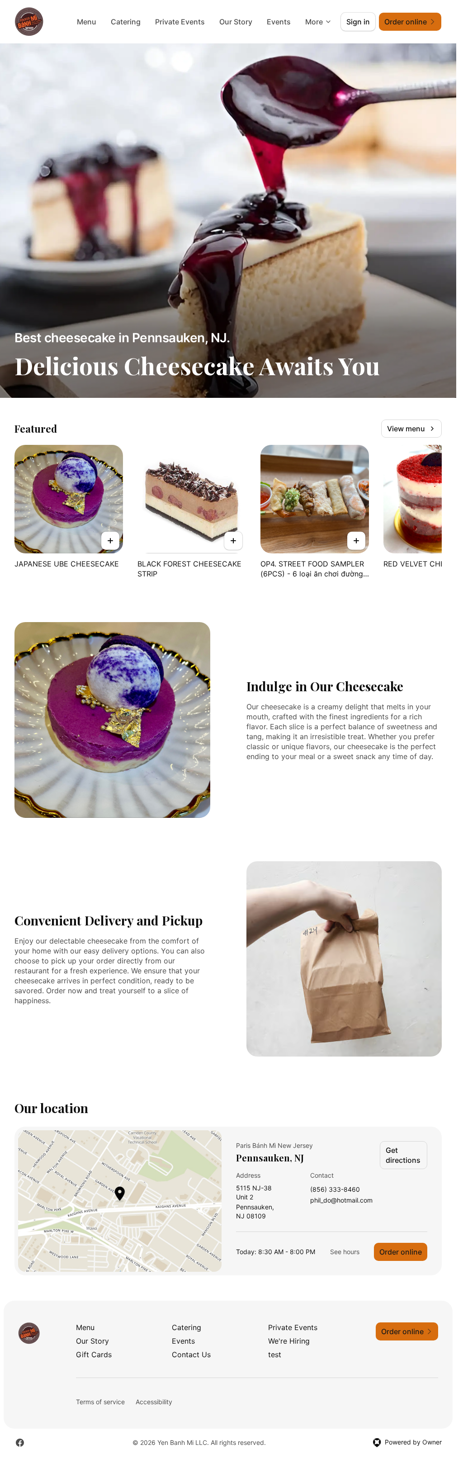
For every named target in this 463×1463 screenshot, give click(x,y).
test (274, 1354)
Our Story (235, 21)
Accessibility (154, 1402)
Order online (400, 1251)
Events (279, 21)
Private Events (180, 21)
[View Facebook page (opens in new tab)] (19, 1442)
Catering (126, 21)
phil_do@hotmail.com (341, 1200)
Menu (86, 21)
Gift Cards (94, 1354)
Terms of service (100, 1402)
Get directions (403, 1155)
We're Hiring (289, 1340)
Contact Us (191, 1354)
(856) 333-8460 (335, 1189)
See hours (344, 1251)
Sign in (358, 21)
